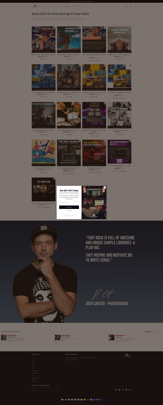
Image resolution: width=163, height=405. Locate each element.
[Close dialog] (105, 187)
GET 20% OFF (69, 207)
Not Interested (69, 210)
